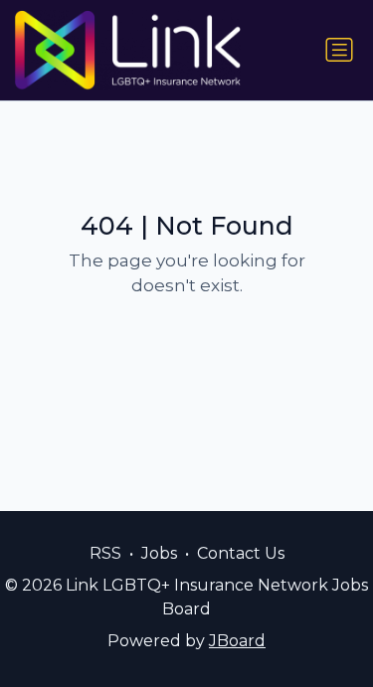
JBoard (237, 640)
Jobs (159, 553)
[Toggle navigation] (339, 50)
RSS (105, 553)
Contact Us (240, 553)
